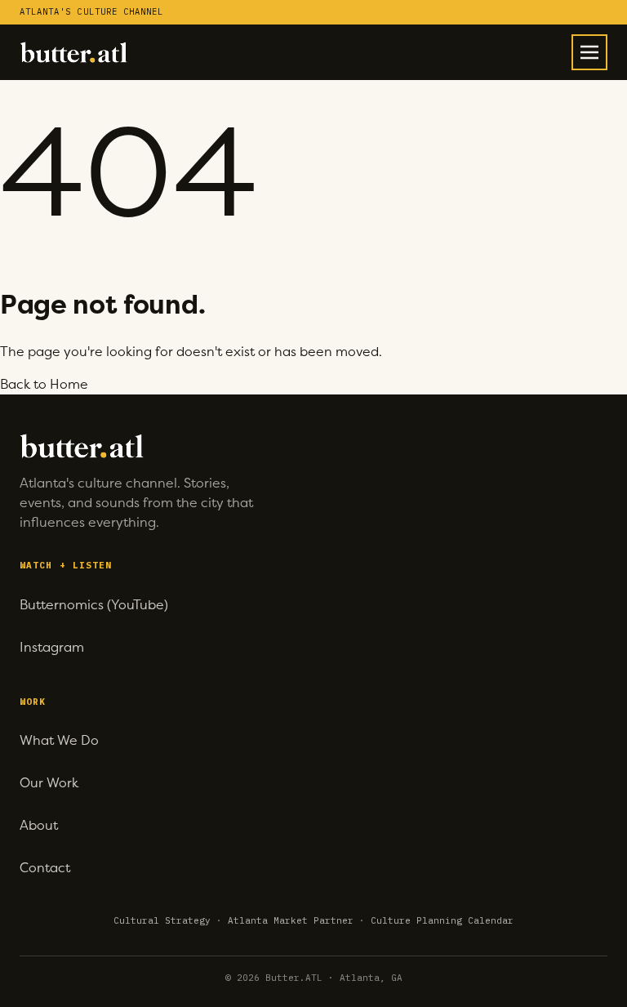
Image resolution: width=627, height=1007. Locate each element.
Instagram (52, 647)
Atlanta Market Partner (291, 920)
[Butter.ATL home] (73, 52)
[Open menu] (589, 52)
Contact (45, 868)
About (39, 825)
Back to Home (44, 384)
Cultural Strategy (162, 920)
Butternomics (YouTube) (94, 605)
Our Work (49, 783)
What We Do (59, 740)
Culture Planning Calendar (442, 920)
